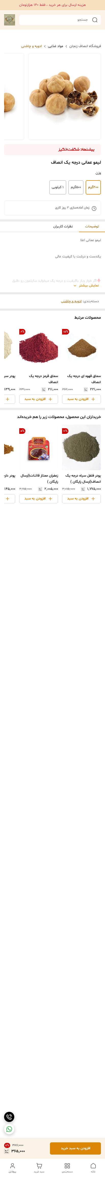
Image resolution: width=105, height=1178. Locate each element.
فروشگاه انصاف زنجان (85, 46)
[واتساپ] (9, 1129)
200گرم (93, 187)
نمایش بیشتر (89, 285)
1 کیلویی (58, 187)
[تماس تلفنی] (9, 1117)
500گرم (76, 187)
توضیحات (92, 226)
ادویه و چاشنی (31, 46)
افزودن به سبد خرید (75, 1148)
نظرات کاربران (63, 226)
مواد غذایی (55, 46)
